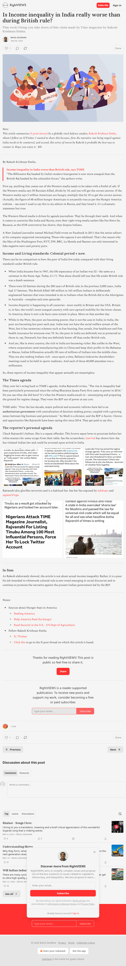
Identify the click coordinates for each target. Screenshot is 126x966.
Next (113, 749)
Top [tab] (6, 813)
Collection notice (86, 942)
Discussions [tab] (28, 813)
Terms (71, 942)
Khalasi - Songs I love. (17, 823)
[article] (63, 831)
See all (9, 893)
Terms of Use (79, 900)
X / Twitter (20, 636)
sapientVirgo (11, 495)
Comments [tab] (10, 773)
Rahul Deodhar (18, 37)
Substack (47, 959)
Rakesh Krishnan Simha (102, 133)
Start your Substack (54, 950)
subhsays (102, 491)
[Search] (120, 814)
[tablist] (17, 773)
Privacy (62, 942)
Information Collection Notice (62, 903)
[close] (94, 852)
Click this (19, 642)
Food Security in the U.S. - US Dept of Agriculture (44, 625)
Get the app (79, 950)
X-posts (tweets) (39, 133)
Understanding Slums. (18, 846)
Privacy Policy (87, 903)
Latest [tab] (15, 813)
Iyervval (90, 438)
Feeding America (24, 614)
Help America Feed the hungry (33, 619)
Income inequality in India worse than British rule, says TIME (45, 170)
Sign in (117, 5)
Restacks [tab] (24, 773)
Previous (15, 749)
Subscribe (103, 5)
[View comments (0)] (17, 48)
